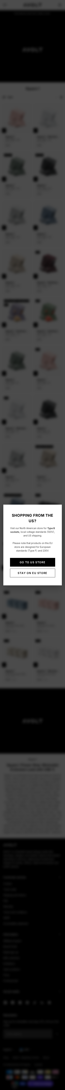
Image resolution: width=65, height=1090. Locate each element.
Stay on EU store (32, 573)
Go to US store (32, 562)
